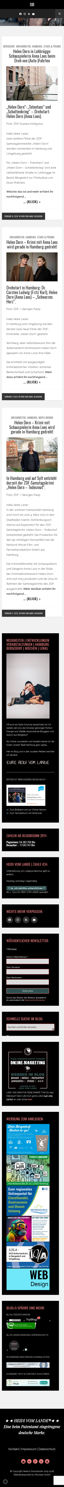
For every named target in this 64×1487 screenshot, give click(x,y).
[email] (33, 13)
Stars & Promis (52, 46)
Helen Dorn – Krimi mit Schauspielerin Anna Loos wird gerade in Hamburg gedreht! (32, 427)
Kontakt (13, 1449)
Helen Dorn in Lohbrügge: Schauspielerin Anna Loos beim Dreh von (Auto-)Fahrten (32, 56)
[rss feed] (29, 13)
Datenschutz (47, 1449)
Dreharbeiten (23, 46)
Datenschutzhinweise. (35, 1000)
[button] (5, 1481)
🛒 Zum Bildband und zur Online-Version (26, 809)
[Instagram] (24, 13)
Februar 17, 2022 (11, 613)
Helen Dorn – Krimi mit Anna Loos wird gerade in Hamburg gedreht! (32, 244)
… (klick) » (32, 201)
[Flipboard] (35, 1461)
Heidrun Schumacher (33, 1471)
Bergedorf (9, 46)
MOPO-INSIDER (46, 418)
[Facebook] (20, 13)
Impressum (28, 1449)
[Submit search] (7, 1035)
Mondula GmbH (42, 1475)
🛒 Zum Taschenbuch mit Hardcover (24, 813)
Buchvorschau (32, 803)
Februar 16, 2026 (11, 216)
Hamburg (37, 46)
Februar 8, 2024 (11, 396)
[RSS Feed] (29, 1461)
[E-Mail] (23, 1461)
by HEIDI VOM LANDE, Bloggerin (30, 216)
